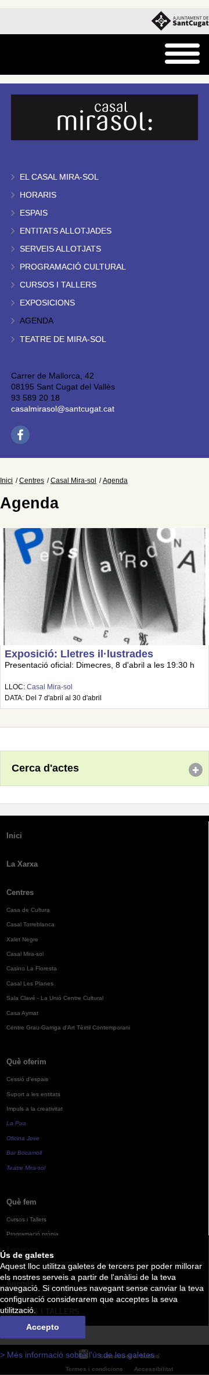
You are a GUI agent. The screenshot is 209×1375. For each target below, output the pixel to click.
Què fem (21, 1202)
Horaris (38, 195)
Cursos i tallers (58, 285)
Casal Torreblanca (30, 924)
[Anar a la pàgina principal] (38, 54)
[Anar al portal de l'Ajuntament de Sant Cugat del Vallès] (180, 21)
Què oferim (26, 1061)
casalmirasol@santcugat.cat (62, 409)
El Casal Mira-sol (59, 177)
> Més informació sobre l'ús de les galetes (77, 1355)
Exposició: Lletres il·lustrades (79, 654)
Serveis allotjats (60, 249)
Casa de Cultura (28, 910)
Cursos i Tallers (26, 1219)
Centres (31, 480)
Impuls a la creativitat (34, 1108)
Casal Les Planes (29, 983)
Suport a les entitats (33, 1094)
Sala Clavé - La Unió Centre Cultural (54, 998)
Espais (34, 213)
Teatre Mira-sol (25, 1168)
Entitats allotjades (65, 231)
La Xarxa (22, 864)
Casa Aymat (22, 1013)
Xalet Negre (22, 939)
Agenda (36, 321)
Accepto (42, 1327)
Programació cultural (73, 267)
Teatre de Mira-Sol (63, 339)
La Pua (16, 1123)
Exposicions (47, 303)
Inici (6, 480)
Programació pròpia (32, 1234)
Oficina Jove (22, 1138)
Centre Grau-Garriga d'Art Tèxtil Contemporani (68, 1027)
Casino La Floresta (31, 968)
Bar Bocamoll (24, 1153)
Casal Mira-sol (73, 480)
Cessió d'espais (27, 1079)
